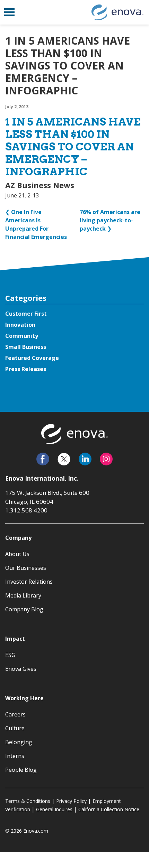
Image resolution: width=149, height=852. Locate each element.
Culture (15, 728)
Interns (14, 756)
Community (21, 336)
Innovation (20, 324)
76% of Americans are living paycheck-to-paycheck (110, 220)
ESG (10, 655)
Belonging (18, 742)
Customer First (26, 313)
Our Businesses (25, 568)
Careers (15, 714)
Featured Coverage (32, 358)
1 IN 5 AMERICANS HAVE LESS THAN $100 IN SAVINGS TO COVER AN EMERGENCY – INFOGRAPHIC (73, 146)
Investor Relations (29, 581)
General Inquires (54, 809)
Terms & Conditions (27, 801)
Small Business (25, 347)
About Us (17, 554)
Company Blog (24, 609)
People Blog (21, 770)
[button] (9, 12)
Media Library (23, 595)
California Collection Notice (108, 809)
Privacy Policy (71, 801)
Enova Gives (20, 669)
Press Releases (25, 369)
